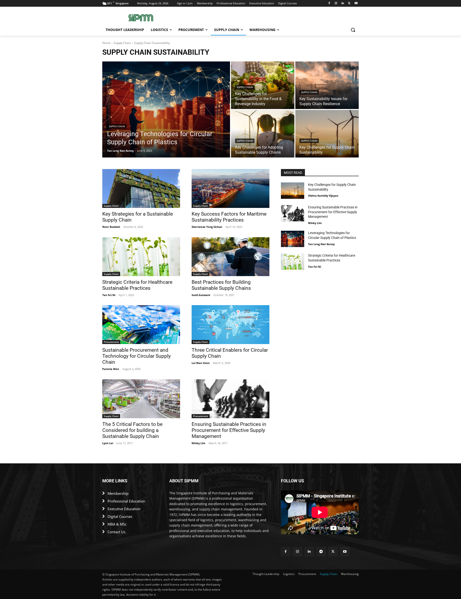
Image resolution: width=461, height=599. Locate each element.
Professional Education (126, 501)
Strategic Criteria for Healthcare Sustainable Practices (137, 285)
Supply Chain (122, 43)
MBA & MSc (117, 524)
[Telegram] (321, 551)
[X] (349, 3)
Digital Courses (120, 516)
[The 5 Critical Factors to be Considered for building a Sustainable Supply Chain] (141, 398)
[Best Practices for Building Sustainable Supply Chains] (230, 256)
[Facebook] (329, 3)
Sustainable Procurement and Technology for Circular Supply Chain (136, 356)
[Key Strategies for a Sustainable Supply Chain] (141, 188)
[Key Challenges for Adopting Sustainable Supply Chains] (262, 133)
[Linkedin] (343, 3)
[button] (353, 30)
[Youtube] (356, 3)
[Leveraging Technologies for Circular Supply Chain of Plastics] (166, 109)
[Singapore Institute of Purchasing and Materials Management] (140, 17)
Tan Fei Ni (108, 295)
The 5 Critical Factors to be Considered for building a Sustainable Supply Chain (132, 430)
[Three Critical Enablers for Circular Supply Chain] (230, 324)
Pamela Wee (110, 369)
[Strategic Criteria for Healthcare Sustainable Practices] (141, 256)
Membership (118, 493)
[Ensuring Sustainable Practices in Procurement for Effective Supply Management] (230, 398)
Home (106, 43)
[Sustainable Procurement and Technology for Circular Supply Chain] (141, 324)
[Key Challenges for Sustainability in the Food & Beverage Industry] (262, 85)
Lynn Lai (107, 443)
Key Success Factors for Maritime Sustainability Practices (229, 217)
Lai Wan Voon (201, 363)
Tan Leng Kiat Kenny (321, 244)
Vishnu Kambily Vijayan (323, 195)
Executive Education (124, 508)
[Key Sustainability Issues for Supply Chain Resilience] (327, 85)
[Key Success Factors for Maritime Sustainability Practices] (230, 188)
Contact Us (116, 531)
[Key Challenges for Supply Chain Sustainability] (327, 133)
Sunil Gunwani (201, 295)
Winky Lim (198, 443)
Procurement (111, 342)
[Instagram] (336, 3)
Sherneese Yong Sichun (207, 227)
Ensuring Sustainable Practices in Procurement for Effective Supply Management (229, 430)
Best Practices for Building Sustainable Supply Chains (221, 285)
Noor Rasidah (111, 227)
